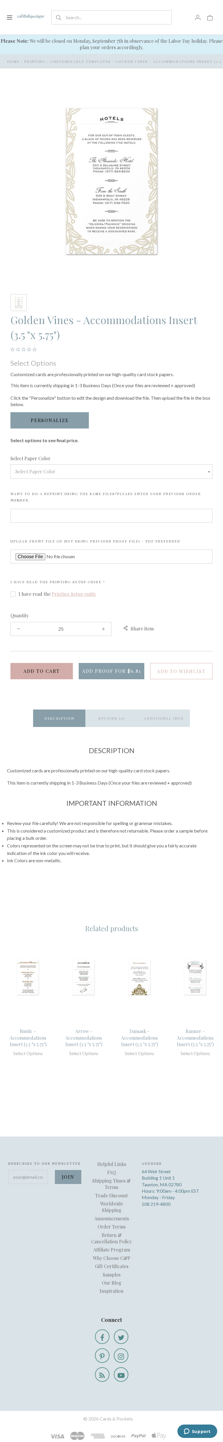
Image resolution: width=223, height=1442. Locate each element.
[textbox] (111, 472)
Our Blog (111, 1283)
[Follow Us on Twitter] (121, 1336)
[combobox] (111, 472)
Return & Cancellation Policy (111, 1238)
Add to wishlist (181, 671)
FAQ (111, 1172)
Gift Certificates (111, 1266)
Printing (35, 61)
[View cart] (210, 17)
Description (59, 718)
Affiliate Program (111, 1250)
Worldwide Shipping (111, 1207)
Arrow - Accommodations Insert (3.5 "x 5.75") (83, 1037)
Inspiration (111, 1291)
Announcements (111, 1218)
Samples (112, 1275)
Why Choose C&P (111, 1258)
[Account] (197, 17)
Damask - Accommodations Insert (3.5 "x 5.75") (139, 1037)
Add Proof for (111, 671)
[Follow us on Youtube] (121, 1374)
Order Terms (111, 1227)
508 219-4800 (156, 1204)
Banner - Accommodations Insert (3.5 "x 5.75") (195, 1037)
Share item (142, 628)
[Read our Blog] (102, 1374)
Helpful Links (111, 1164)
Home (13, 61)
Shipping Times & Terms (111, 1184)
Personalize (50, 420)
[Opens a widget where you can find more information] (197, 1432)
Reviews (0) (111, 718)
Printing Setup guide (75, 581)
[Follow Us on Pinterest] (102, 1355)
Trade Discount (111, 1195)
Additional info (164, 718)
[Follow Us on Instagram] (121, 1355)
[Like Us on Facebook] (102, 1336)
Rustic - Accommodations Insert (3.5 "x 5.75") (28, 1037)
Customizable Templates (80, 61)
